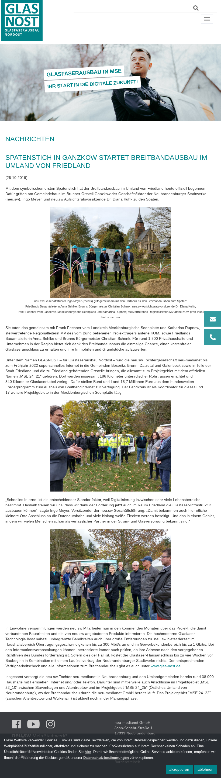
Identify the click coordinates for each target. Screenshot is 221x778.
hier (88, 752)
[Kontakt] (212, 328)
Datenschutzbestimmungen (106, 758)
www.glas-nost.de (166, 666)
